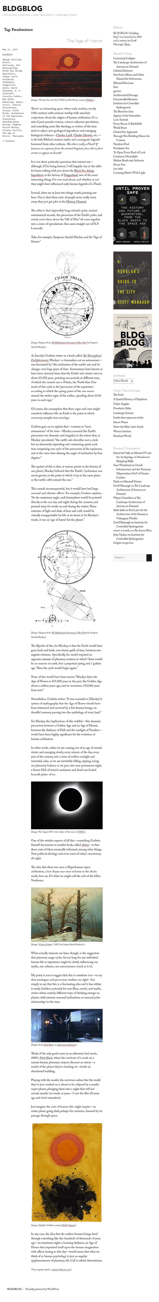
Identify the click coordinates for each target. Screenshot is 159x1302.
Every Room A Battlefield (127, 124)
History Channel (76, 202)
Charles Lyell (64, 135)
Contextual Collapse (124, 58)
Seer (115, 87)
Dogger (68, 175)
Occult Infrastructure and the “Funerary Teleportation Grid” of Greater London (133, 471)
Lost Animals (120, 120)
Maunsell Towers (132, 482)
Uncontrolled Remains (125, 99)
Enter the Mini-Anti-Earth (128, 427)
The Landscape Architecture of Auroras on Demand (129, 65)
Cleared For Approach (125, 132)
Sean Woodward (122, 465)
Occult (6, 105)
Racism (6, 124)
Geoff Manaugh (121, 486)
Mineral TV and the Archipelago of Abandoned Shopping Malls (133, 457)
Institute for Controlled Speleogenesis (126, 105)
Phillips (89, 100)
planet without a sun (61, 1270)
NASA (81, 832)
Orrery (6, 110)
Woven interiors (122, 431)
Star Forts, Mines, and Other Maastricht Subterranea (128, 77)
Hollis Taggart (68, 1225)
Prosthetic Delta (122, 408)
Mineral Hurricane (123, 83)
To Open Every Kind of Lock (129, 152)
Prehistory (8, 119)
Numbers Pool (121, 144)
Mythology (8, 102)
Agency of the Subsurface (127, 116)
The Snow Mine (143, 531)
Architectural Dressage (125, 95)
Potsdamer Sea (121, 148)
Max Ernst (8, 99)
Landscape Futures (123, 413)
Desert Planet (120, 422)
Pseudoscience (10, 122)
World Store (120, 128)
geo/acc (117, 91)
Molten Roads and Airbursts (128, 161)
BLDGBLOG (22, 8)
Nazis (19, 102)
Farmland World (122, 436)
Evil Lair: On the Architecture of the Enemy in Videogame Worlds (132, 514)
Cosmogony (8, 82)
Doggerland (8, 85)
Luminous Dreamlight (125, 156)
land (75, 175)
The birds (118, 395)
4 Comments (8, 141)
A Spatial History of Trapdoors (130, 399)
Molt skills (119, 510)
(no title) (118, 169)
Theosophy (18, 136)
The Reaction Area (123, 112)
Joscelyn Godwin (11, 96)
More (127, 45)
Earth (5, 88)
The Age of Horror (85, 40)
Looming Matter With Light (129, 173)
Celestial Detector (123, 71)
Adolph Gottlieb (11, 59)
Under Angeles (121, 404)
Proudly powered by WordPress (42, 1289)
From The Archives (126, 390)
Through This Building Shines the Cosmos (131, 138)
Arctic (6, 62)
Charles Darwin (82, 135)
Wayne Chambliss (123, 498)
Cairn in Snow (45, 945)
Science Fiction (11, 130)
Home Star (119, 165)
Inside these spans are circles (128, 418)
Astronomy (8, 65)
